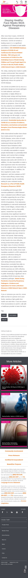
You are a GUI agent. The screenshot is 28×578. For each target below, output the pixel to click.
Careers (4, 548)
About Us (4, 539)
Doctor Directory (5, 535)
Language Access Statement (10, 482)
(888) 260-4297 (14, 477)
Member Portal (5, 530)
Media (3, 544)
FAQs (3, 553)
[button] (21, 2)
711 (24, 477)
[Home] (5, 2)
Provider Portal (5, 524)
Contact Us (4, 557)
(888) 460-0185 (17, 474)
